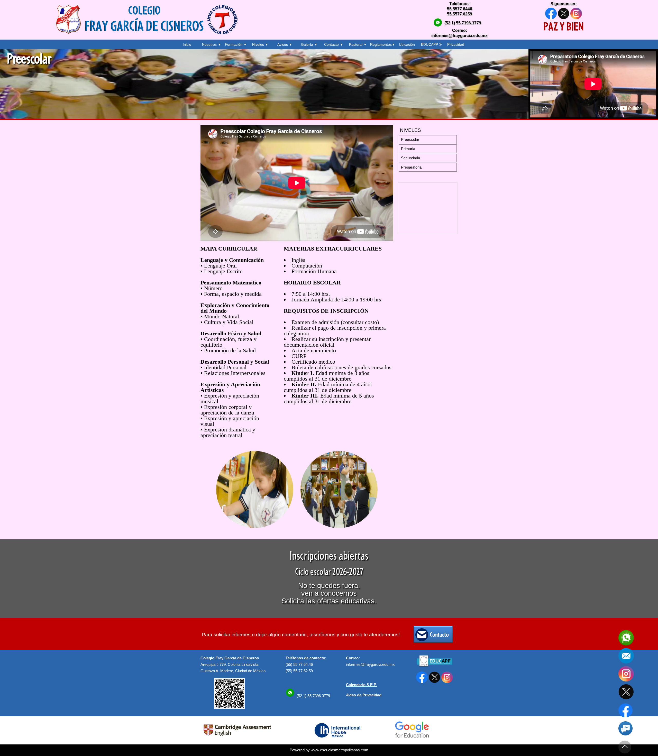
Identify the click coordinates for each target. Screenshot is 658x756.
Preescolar (410, 139)
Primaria (408, 149)
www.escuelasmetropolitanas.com (339, 750)
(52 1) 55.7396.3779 (462, 23)
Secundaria (410, 158)
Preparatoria (411, 167)
